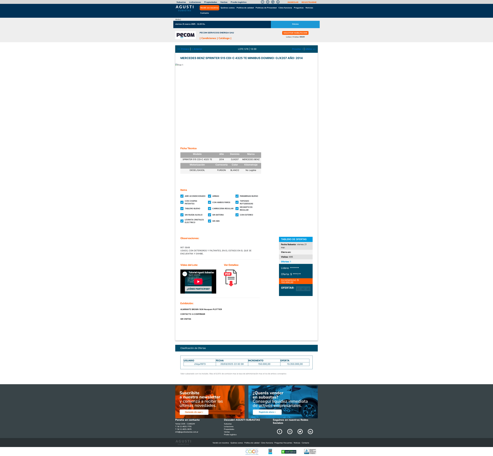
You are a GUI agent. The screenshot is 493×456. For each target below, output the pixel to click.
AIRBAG (215, 196)
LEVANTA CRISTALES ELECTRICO (194, 221)
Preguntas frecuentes (283, 443)
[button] (186, 101)
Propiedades (210, 2)
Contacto (204, 13)
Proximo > (297, 49)
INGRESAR (293, 2)
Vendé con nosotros (209, 8)
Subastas (181, 2)
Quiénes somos (228, 8)
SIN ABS (216, 221)
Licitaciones (195, 2)
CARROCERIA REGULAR (222, 208)
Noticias (309, 8)
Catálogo (224, 38)
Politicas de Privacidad (266, 8)
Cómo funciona (285, 8)
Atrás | (178, 19)
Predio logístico (238, 2)
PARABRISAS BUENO (249, 196)
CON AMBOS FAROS (221, 202)
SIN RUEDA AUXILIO (193, 215)
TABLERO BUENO (192, 208)
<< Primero (183, 49)
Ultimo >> (310, 49)
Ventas (223, 2)
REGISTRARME (309, 2)
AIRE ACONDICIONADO (195, 196)
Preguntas (299, 8)
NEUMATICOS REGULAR (246, 208)
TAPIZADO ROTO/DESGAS (246, 202)
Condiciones (208, 38)
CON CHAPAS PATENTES (191, 202)
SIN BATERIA (218, 215)
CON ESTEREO (246, 215)
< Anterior (196, 49)
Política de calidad (245, 8)
